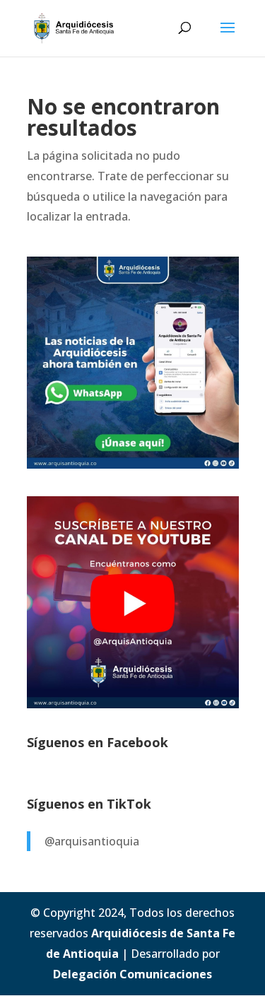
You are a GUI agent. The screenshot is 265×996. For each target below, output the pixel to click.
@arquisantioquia (92, 841)
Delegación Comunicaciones (132, 974)
